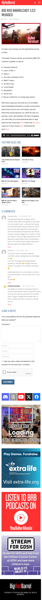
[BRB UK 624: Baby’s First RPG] (31, 192)
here (22, 122)
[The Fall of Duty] (31, 151)
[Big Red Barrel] (8, 4)
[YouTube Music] (21, 531)
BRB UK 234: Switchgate (10, 181)
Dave (5, 19)
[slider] (36, 135)
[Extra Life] (21, 487)
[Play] (4, 135)
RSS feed (36, 122)
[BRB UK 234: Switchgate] (11, 173)
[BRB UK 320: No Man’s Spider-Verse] (11, 192)
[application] (21, 135)
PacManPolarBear (14, 286)
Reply (9, 247)
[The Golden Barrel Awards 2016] (11, 151)
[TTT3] (21, 443)
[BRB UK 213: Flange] (31, 173)
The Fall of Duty (27, 160)
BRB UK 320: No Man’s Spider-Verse (9, 201)
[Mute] (32, 135)
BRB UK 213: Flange (28, 181)
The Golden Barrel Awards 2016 (11, 160)
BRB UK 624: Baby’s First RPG (30, 201)
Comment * (6, 324)
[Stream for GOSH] (21, 574)
